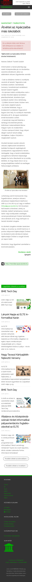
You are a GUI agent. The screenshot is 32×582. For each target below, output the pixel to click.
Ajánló (5, 491)
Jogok (7, 562)
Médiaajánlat (20, 560)
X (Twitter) (6, 507)
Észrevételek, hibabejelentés (12, 536)
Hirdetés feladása (8, 524)
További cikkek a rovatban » (16, 466)
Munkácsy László (24, 252)
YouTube (7, 512)
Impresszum (12, 560)
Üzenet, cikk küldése (9, 521)
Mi (4, 486)
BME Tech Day (9, 291)
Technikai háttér (22, 562)
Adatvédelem (13, 562)
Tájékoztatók (19, 23)
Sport (5, 489)
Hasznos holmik (8, 495)
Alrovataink (6, 14)
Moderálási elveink (9, 526)
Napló (5, 497)
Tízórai (6, 484)
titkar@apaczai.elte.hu (10, 206)
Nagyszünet (6, 23)
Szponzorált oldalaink (22, 14)
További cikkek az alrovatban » (16, 459)
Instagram (8, 509)
